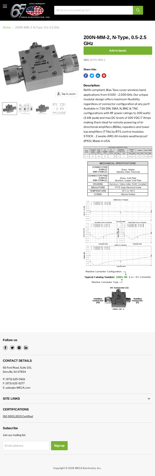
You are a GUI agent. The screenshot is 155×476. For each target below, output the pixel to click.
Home (7, 27)
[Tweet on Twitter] (92, 75)
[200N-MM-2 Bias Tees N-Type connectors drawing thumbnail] (25, 109)
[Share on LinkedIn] (98, 75)
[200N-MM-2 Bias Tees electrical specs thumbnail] (59, 109)
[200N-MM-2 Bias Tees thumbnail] (9, 109)
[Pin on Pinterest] (104, 75)
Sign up (59, 445)
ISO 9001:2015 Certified (18, 416)
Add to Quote (117, 50)
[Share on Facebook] (86, 75)
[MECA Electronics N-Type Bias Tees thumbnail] (42, 109)
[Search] (138, 10)
